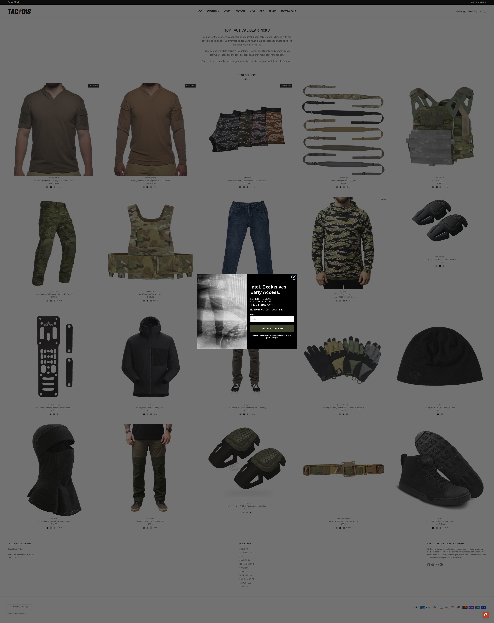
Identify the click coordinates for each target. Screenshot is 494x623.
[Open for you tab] (486, 615)
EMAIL (252, 314)
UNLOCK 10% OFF (272, 328)
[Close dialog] (294, 277)
